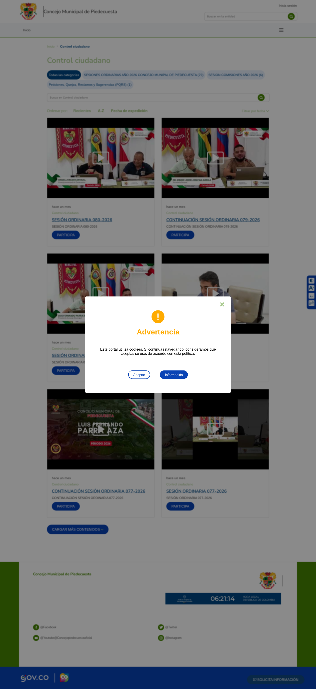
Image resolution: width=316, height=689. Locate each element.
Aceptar (139, 375)
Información (174, 375)
